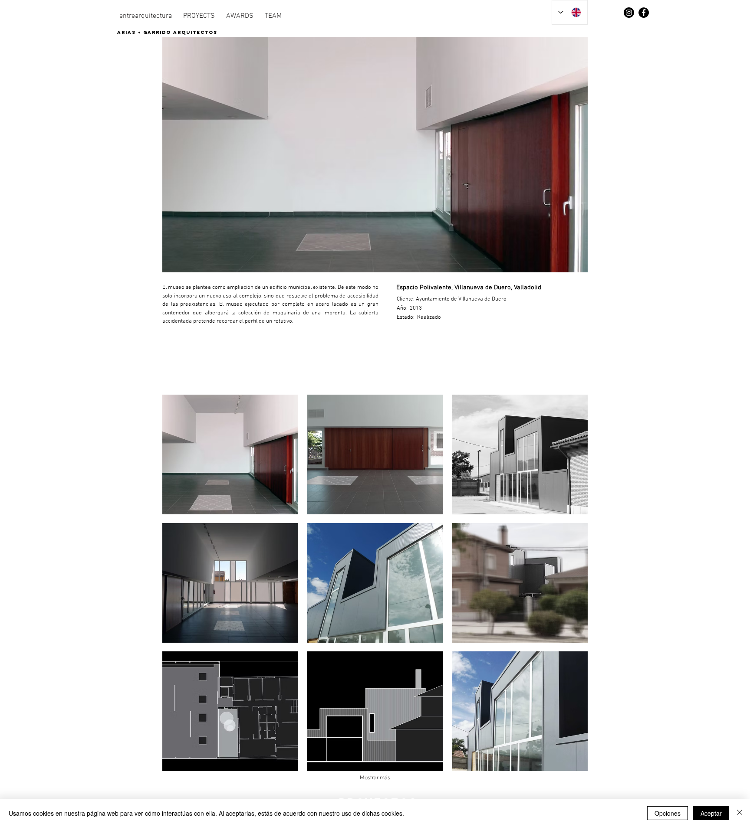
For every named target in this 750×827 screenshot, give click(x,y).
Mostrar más (375, 778)
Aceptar (711, 813)
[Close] (739, 813)
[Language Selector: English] (570, 12)
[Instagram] (629, 12)
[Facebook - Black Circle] (643, 12)
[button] (230, 454)
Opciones (668, 813)
